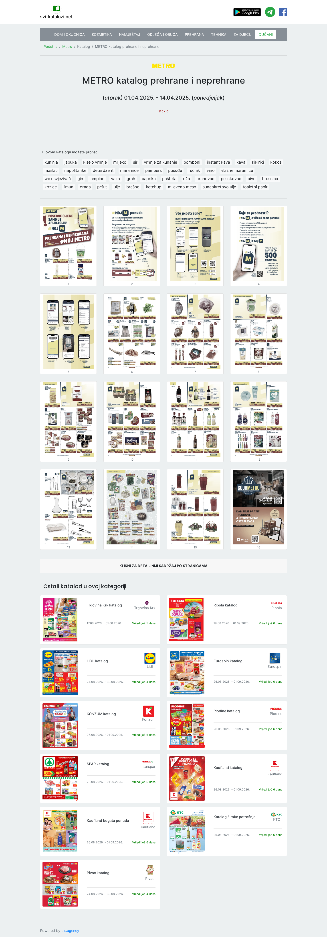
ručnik (194, 170)
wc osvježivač (57, 178)
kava (240, 162)
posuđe (175, 170)
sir (135, 162)
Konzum (148, 719)
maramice (129, 170)
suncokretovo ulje (219, 187)
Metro (67, 46)
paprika (149, 178)
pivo (252, 178)
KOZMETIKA (102, 34)
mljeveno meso (182, 187)
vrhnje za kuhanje (160, 162)
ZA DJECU (243, 34)
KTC (276, 819)
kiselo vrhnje (95, 162)
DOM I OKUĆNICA (69, 34)
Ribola (276, 608)
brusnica (270, 178)
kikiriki (258, 162)
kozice (50, 187)
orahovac (205, 178)
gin (80, 178)
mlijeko (119, 162)
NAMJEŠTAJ (129, 34)
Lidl (150, 666)
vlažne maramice (237, 170)
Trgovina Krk (144, 608)
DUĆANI (266, 34)
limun (68, 187)
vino (211, 170)
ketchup (153, 187)
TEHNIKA (218, 34)
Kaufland (275, 774)
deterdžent (103, 170)
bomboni (192, 162)
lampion (97, 178)
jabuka (71, 162)
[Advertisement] (163, 127)
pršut (102, 187)
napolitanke (75, 170)
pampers (153, 170)
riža (186, 178)
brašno (132, 187)
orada (85, 187)
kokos (276, 162)
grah (131, 178)
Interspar (148, 766)
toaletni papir (255, 187)
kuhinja (51, 162)
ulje (117, 187)
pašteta (169, 178)
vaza (115, 178)
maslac (51, 170)
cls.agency (70, 930)
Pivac (149, 878)
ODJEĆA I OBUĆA (162, 34)
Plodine (276, 713)
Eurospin (275, 666)
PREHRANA (194, 34)
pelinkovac (231, 178)
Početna (50, 46)
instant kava (218, 162)
